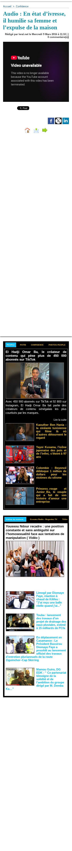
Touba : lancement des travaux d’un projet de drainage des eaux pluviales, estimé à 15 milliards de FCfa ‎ (51, 621)
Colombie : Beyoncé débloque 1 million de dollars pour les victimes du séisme (51, 472)
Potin (23, 345)
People (11, 345)
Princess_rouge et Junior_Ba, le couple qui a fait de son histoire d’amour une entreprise (51, 495)
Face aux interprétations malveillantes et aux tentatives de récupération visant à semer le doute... (36, 583)
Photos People (57, 345)
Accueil (7, 6)
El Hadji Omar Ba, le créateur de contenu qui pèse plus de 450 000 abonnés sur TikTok (36, 355)
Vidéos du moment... (15, 519)
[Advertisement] (33, 735)
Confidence (22, 6)
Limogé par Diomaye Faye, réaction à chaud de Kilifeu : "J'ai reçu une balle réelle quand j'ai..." (50, 599)
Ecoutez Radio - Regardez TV (43, 519)
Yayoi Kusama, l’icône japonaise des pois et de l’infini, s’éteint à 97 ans (51, 451)
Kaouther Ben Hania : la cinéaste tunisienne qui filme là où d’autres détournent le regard (51, 431)
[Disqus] (36, 187)
